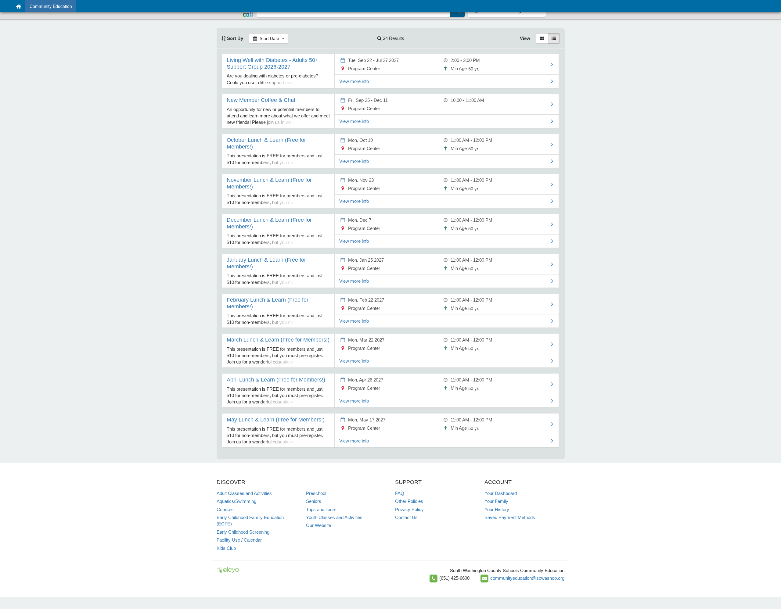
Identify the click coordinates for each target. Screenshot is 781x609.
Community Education (51, 6)
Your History (496, 509)
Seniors (313, 501)
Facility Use (228, 540)
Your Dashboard (500, 493)
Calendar (253, 540)
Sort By (234, 38)
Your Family (496, 501)
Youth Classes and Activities (334, 517)
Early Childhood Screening (243, 532)
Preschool (316, 493)
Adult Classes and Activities (244, 493)
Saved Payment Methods (509, 517)
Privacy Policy (409, 509)
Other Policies (409, 501)
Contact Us (406, 517)
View (525, 38)
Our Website (318, 525)
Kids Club (226, 548)
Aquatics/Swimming (236, 501)
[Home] (18, 6)
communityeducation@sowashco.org (527, 578)
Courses (225, 509)
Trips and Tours (321, 509)
